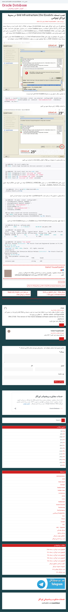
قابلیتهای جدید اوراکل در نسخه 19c (56, 555)
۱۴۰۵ (64, 431)
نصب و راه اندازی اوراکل (58, 539)
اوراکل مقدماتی (61, 530)
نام (32, 366)
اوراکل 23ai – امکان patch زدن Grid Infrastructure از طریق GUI (54, 293)
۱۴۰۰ (64, 445)
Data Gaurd (61, 482)
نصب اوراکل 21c (60, 572)
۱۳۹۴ (63, 463)
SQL (63, 525)
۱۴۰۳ (64, 437)
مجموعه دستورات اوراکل (59, 567)
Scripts (63, 522)
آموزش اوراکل (61, 286)
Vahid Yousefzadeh (54, 267)
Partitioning (61, 507)
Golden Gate (61, 490)
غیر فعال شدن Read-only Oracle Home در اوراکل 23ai (19, 293)
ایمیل (62, 366)
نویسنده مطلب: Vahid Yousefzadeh (54, 22)
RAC (59, 282)
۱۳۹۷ (63, 454)
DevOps (62, 485)
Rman (63, 519)
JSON (63, 496)
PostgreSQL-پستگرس (59, 513)
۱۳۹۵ (63, 460)
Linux (63, 499)
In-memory (62, 493)
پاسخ (61, 325)
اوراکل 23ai (50, 286)
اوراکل (55, 286)
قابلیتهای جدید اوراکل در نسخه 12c (56, 561)
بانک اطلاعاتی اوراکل (41, 286)
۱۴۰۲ (64, 440)
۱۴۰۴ (64, 434)
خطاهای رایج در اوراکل (59, 536)
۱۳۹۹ (64, 448)
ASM (63, 282)
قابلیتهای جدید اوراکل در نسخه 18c (56, 558)
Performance (61, 510)
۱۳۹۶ (64, 457)
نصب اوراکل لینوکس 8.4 (59, 569)
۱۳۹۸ (64, 451)
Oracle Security (60, 505)
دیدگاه (61, 352)
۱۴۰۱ (64, 443)
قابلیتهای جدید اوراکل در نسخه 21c (56, 552)
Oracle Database (14, 5)
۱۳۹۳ (63, 465)
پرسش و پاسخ (61, 533)
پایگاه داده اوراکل (31, 286)
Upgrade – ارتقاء (60, 527)
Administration (60, 476)
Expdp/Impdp (61, 488)
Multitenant (61, 502)
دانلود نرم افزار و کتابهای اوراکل (57, 564)
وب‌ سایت (61, 374)
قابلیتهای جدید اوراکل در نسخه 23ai (56, 549)
